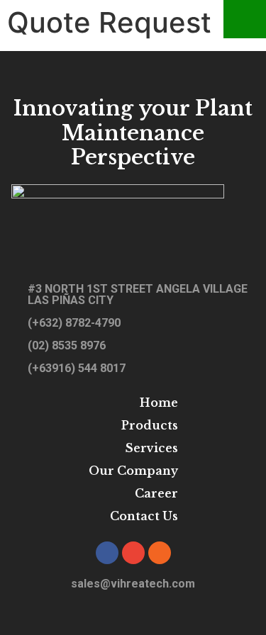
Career (156, 493)
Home (159, 402)
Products (149, 425)
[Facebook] (107, 552)
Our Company (133, 470)
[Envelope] (133, 552)
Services (152, 448)
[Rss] (159, 552)
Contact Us (144, 516)
